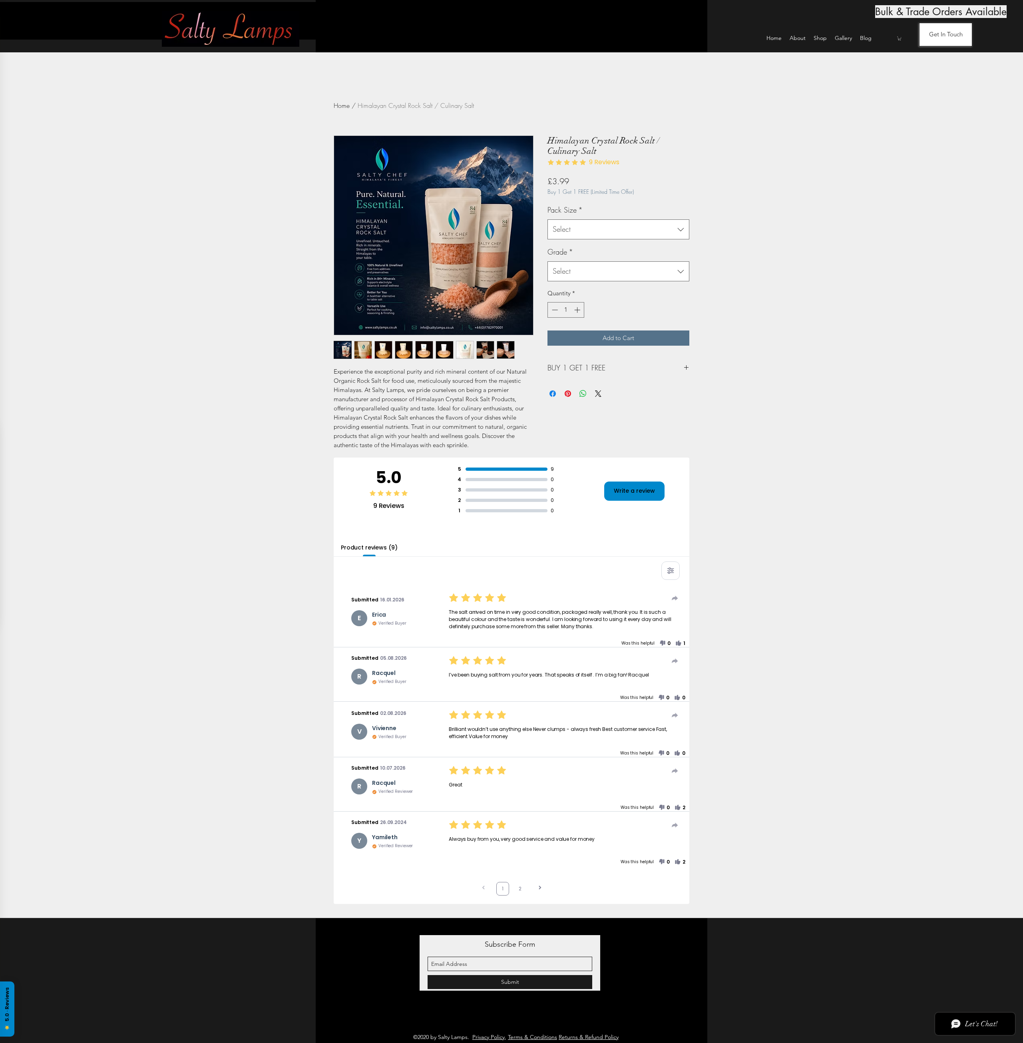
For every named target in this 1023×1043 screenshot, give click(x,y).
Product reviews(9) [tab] (369, 547)
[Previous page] (483, 888)
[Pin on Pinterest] (568, 393)
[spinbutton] (566, 310)
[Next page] (540, 888)
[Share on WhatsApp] (583, 393)
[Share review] (675, 598)
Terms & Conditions (532, 1037)
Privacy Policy (488, 1037)
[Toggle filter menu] (670, 570)
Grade (560, 252)
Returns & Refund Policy (589, 1037)
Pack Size (565, 210)
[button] (899, 38)
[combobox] (618, 229)
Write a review (634, 491)
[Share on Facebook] (552, 393)
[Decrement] (554, 310)
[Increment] (578, 310)
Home (342, 105)
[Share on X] (598, 393)
